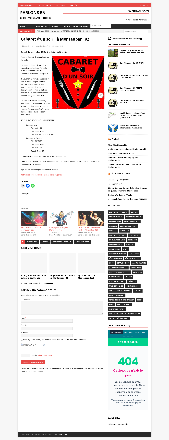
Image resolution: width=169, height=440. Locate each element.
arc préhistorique (134, 217)
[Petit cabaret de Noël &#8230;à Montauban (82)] (34, 218)
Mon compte (61, 5)
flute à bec (134, 254)
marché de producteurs (119, 272)
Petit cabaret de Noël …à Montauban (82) (31, 228)
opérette (132, 281)
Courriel (24, 325)
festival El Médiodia (117, 254)
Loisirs (42, 46)
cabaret (45, 241)
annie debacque (115, 217)
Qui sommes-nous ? (27, 5)
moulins (128, 277)
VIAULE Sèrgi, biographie (119, 180)
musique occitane (116, 281)
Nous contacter (45, 5)
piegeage (137, 291)
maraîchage (136, 268)
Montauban (32, 241)
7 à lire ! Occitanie (120, 173)
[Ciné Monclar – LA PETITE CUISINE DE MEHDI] (113, 90)
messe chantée (115, 277)
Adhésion (75, 5)
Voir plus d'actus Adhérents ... (137, 20)
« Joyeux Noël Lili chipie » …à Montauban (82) (62, 276)
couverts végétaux (117, 235)
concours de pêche (128, 226)
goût (111, 263)
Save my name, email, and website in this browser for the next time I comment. (55, 339)
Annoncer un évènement (76, 26)
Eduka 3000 (132, 240)
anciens (134, 212)
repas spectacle (82, 241)
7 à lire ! (114, 139)
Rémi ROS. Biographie (117, 145)
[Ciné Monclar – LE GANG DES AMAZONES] (113, 103)
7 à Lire (55, 26)
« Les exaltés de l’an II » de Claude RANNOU (127, 199)
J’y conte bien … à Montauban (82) (86, 276)
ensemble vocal (115, 245)
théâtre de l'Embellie (62, 241)
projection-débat (116, 295)
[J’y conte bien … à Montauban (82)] (91, 263)
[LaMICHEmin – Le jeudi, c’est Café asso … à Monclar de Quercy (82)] (113, 115)
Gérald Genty (123, 263)
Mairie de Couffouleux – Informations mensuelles (131, 126)
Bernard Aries (115, 221)
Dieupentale (134, 235)
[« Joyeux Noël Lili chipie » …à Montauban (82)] (62, 263)
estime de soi (114, 249)
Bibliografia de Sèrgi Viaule (120, 195)
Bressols (113, 226)
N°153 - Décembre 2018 (54, 46)
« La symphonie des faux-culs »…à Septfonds (33, 276)
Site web (24, 332)
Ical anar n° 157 (114, 184)
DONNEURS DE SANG (117, 240)
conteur (113, 231)
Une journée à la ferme (118, 318)
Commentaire (26, 299)
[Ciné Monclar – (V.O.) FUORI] (113, 65)
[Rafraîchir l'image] (44, 345)
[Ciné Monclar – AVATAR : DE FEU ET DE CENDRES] (113, 78)
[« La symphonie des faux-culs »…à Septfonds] (34, 263)
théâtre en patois (116, 309)
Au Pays (23, 26)
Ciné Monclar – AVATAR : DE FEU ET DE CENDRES (134, 76)
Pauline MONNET (116, 286)
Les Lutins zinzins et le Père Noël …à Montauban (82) (89, 228)
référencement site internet (121, 300)
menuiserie (137, 272)
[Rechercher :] (135, 31)
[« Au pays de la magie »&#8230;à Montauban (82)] (62, 218)
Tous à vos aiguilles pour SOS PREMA (124, 314)
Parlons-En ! (41, 26)
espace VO (130, 245)
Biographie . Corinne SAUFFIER (121, 153)
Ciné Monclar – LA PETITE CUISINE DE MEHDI (131, 89)
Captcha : (34, 355)
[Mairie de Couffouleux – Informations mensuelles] (113, 128)
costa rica (124, 231)
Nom (23, 318)
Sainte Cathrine (123, 304)
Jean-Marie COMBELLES (118, 268)
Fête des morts (115, 258)
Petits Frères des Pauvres (120, 291)
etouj (125, 249)
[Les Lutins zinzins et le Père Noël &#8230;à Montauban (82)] (91, 218)
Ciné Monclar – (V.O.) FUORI (132, 63)
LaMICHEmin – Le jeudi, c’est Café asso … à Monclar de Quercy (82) (132, 115)
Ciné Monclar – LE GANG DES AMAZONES (132, 101)
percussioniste (132, 286)
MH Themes (64, 434)
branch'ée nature (131, 221)
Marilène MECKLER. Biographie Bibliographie (127, 149)
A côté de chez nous (32, 46)
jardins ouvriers (139, 263)
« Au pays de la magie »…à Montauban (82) (59, 228)
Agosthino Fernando (118, 212)
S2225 (139, 300)
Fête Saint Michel (132, 258)
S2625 (111, 304)
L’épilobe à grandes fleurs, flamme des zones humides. (132, 51)
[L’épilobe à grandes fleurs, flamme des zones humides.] (113, 53)
